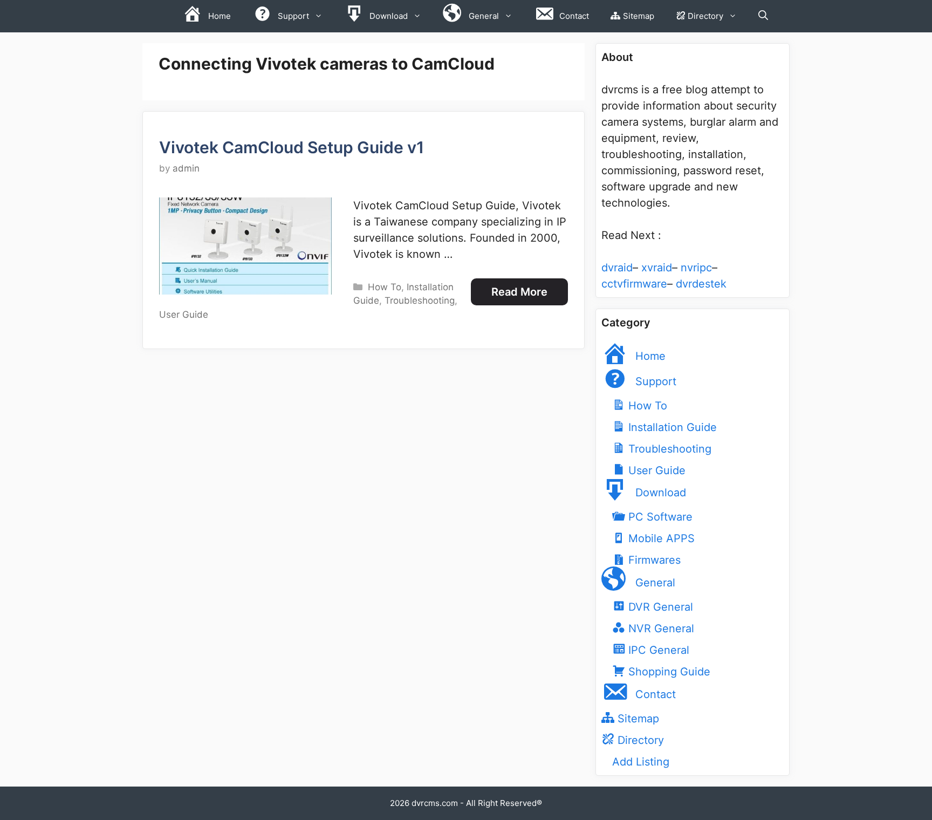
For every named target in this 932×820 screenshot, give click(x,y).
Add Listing (640, 761)
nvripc (696, 267)
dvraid (617, 267)
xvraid (656, 267)
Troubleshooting (420, 300)
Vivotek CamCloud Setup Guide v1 (291, 147)
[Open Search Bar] (763, 16)
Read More (519, 291)
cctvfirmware (634, 283)
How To (384, 287)
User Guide (183, 314)
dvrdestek (701, 283)
